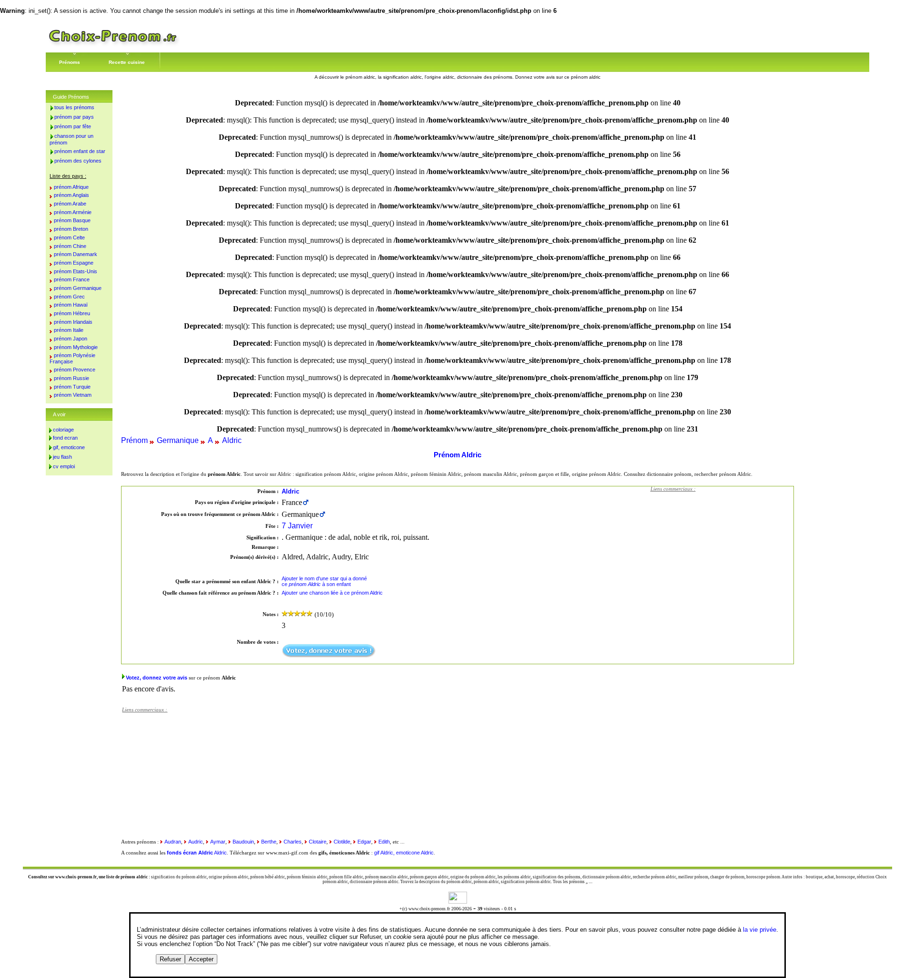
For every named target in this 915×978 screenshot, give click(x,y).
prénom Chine (70, 246)
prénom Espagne (73, 263)
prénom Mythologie (76, 347)
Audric (195, 841)
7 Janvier (297, 526)
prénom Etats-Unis (75, 271)
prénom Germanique (78, 288)
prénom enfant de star (79, 151)
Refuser (170, 959)
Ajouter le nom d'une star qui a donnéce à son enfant (324, 581)
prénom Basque (72, 220)
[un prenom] (113, 45)
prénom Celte (69, 237)
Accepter (201, 959)
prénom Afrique (71, 187)
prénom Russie (71, 378)
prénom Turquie (72, 387)
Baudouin (243, 841)
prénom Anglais (71, 195)
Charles (293, 841)
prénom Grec (69, 296)
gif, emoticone (69, 447)
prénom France (72, 279)
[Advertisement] (722, 556)
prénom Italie (68, 330)
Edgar (364, 841)
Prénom (134, 440)
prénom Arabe (70, 203)
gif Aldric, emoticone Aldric (404, 852)
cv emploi (64, 466)
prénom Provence (74, 369)
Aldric (232, 440)
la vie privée (759, 929)
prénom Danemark (75, 254)
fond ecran (65, 438)
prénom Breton (71, 229)
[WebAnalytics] (457, 901)
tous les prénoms (74, 107)
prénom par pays (74, 117)
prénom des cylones (78, 161)
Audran (172, 841)
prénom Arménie (73, 212)
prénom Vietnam (73, 395)
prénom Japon (70, 338)
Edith (384, 841)
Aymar (217, 841)
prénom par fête (72, 126)
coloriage (63, 429)
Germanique (178, 440)
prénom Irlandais (73, 322)
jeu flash (62, 457)
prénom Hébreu (72, 313)
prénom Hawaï (71, 305)
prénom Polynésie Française (72, 358)
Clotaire (317, 841)
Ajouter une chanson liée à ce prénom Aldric (332, 593)
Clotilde (342, 841)
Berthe (268, 841)
